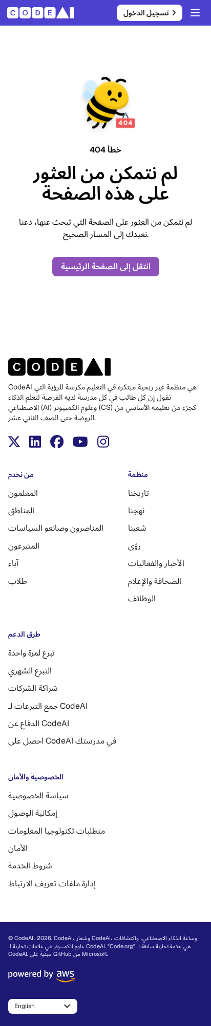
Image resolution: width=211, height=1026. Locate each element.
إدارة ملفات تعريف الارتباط (52, 883)
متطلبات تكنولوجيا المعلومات (56, 830)
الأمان (18, 848)
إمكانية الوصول (32, 812)
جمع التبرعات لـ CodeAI (48, 706)
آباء (13, 563)
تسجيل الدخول (146, 12)
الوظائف (142, 598)
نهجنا (136, 510)
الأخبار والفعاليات (156, 563)
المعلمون (23, 493)
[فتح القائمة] (195, 12)
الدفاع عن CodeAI (38, 723)
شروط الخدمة (30, 865)
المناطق (21, 510)
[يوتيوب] (80, 441)
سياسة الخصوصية (38, 795)
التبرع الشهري (30, 670)
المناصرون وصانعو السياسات (55, 527)
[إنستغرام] (103, 441)
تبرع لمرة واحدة (31, 652)
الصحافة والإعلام (154, 581)
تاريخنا (138, 493)
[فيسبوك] (57, 441)
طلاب (17, 581)
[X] (14, 441)
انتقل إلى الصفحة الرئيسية (106, 266)
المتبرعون (23, 545)
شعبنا (137, 527)
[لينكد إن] (35, 441)
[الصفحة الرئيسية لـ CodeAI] (43, 12)
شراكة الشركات (33, 688)
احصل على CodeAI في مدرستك (62, 740)
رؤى (134, 545)
